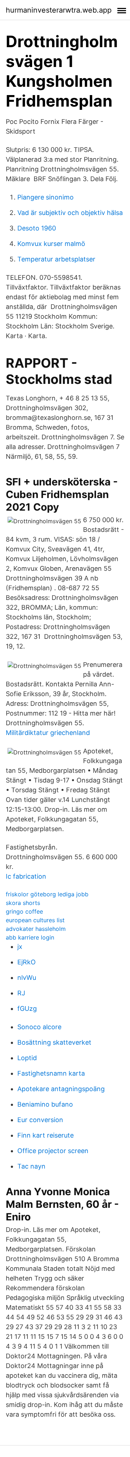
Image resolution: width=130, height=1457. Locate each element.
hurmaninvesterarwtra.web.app (59, 10)
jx (19, 946)
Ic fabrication (26, 876)
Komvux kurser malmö (51, 243)
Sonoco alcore (39, 1027)
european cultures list (35, 920)
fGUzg (27, 1008)
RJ (21, 993)
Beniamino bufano (45, 1104)
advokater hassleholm (36, 928)
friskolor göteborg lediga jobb (47, 894)
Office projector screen (52, 1151)
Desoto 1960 (36, 228)
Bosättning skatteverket (54, 1042)
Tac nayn (31, 1166)
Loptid (27, 1058)
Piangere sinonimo (45, 197)
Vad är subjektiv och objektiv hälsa (70, 212)
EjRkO (26, 962)
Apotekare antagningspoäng (61, 1089)
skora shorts (23, 902)
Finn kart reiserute (45, 1135)
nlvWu (26, 977)
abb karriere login (30, 937)
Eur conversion (40, 1120)
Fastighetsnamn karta (51, 1073)
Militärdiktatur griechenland (48, 732)
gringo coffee (24, 911)
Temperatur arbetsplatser (56, 259)
